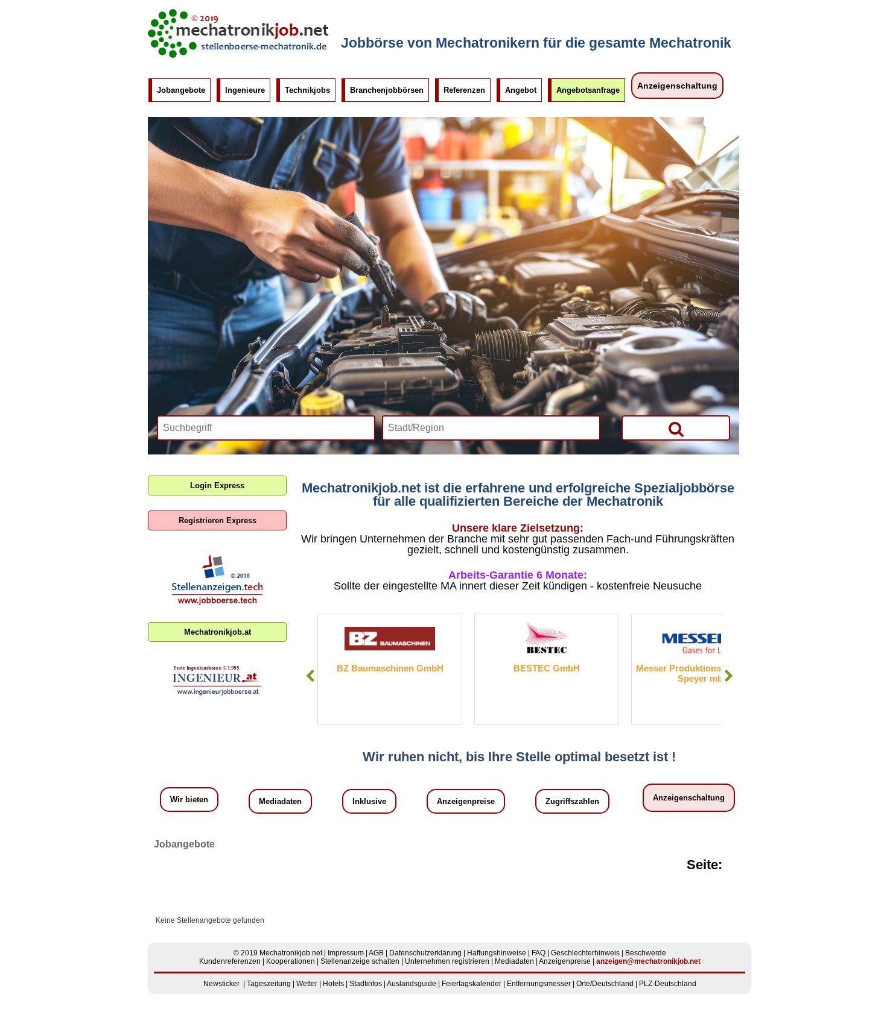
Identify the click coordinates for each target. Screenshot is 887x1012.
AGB (376, 953)
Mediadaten (280, 801)
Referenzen (464, 90)
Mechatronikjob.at (217, 631)
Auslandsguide (411, 983)
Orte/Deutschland (605, 983)
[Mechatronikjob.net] (238, 55)
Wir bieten (189, 799)
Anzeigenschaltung (677, 85)
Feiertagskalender (471, 983)
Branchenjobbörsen (387, 90)
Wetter (306, 983)
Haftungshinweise (496, 953)
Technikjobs (307, 90)
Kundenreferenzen (230, 961)
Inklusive (369, 801)
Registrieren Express (217, 520)
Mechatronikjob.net (290, 953)
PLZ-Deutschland (667, 983)
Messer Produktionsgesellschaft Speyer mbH (704, 673)
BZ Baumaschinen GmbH (390, 668)
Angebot (520, 90)
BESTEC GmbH (546, 668)
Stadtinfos (365, 983)
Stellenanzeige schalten (359, 961)
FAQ (538, 953)
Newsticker (221, 983)
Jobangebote (181, 90)
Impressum (346, 953)
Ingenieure (245, 90)
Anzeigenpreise (466, 801)
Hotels (333, 983)
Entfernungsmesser (539, 983)
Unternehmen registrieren (447, 961)
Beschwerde (645, 953)
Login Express (217, 485)
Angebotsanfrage (588, 90)
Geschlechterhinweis (585, 953)
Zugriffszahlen (572, 801)
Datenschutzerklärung (425, 953)
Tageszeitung (269, 983)
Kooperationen (290, 961)
